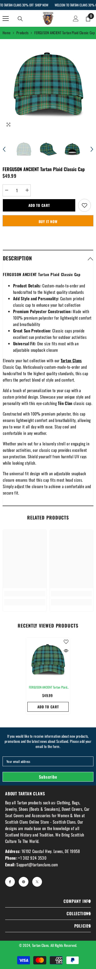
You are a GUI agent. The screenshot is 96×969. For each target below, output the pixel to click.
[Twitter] (37, 882)
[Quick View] (66, 651)
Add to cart (39, 205)
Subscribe (48, 777)
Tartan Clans (40, 945)
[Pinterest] (23, 882)
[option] (48, 84)
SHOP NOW (41, 4)
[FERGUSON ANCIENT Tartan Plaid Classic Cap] (48, 660)
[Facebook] (10, 882)
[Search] (20, 19)
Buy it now (48, 221)
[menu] (6, 18)
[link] (24, 593)
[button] (4, 149)
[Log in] (76, 18)
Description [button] (17, 258)
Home (6, 32)
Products (22, 32)
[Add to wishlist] (84, 205)
